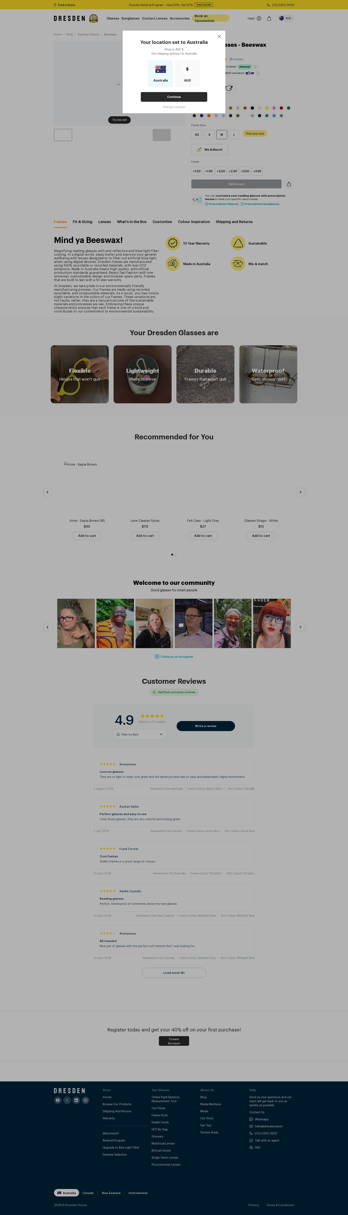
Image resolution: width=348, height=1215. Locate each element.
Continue (174, 96)
